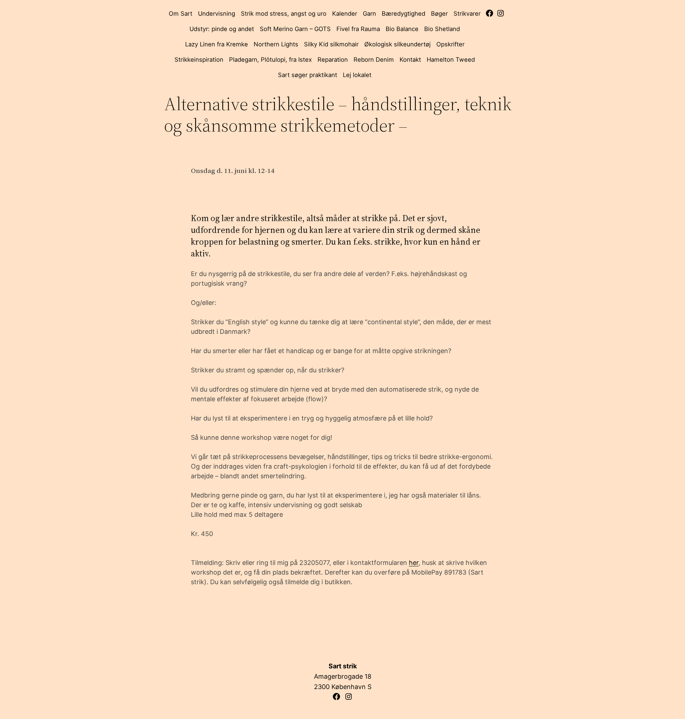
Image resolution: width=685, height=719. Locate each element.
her (413, 562)
